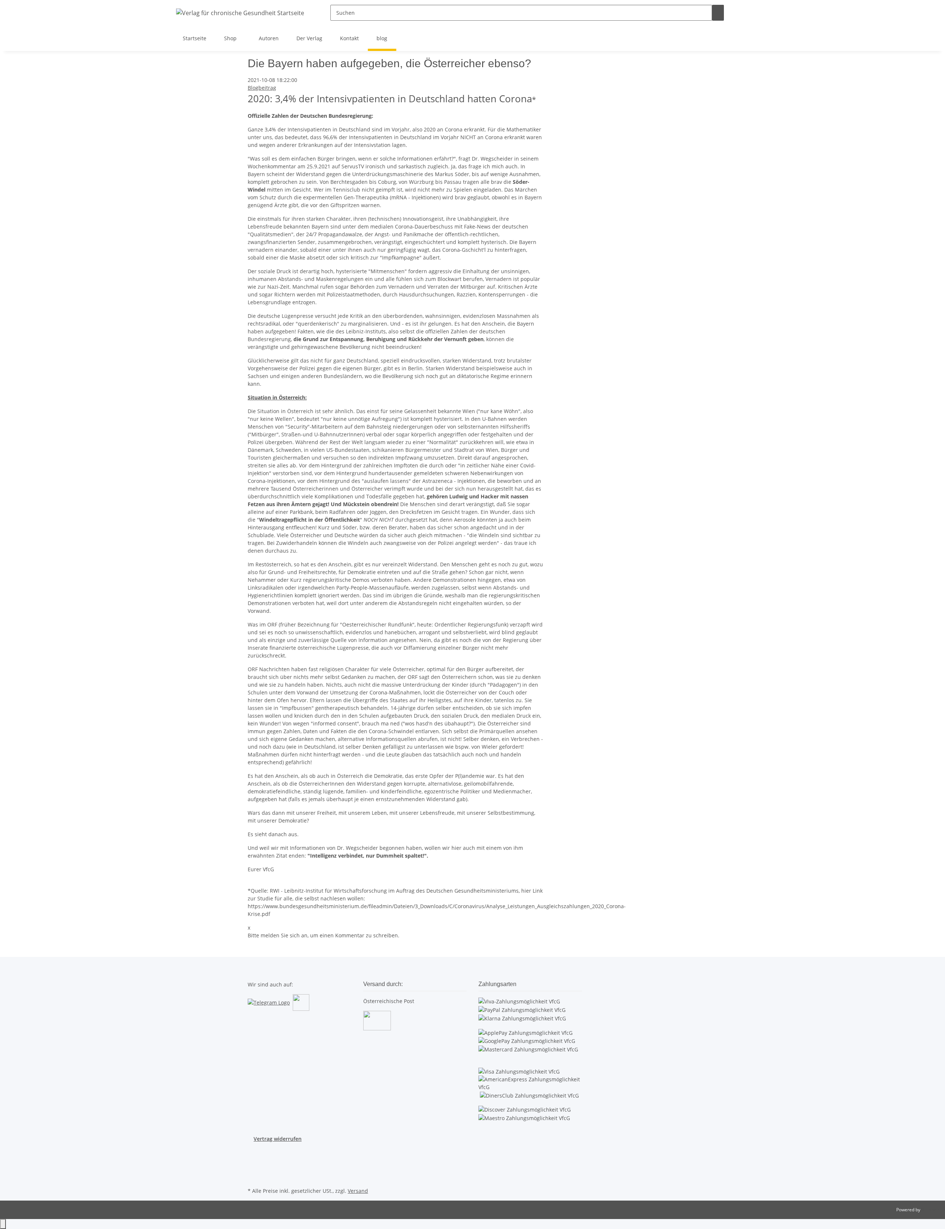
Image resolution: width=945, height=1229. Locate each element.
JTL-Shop (930, 1209)
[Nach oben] (3, 1224)
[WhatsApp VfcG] (301, 1002)
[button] (742, 12)
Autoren (269, 38)
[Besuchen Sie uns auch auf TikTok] (254, 1177)
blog (382, 38)
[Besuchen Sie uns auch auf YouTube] (254, 1160)
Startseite (194, 38)
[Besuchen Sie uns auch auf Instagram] (254, 1168)
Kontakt (349, 38)
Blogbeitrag (262, 87)
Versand (358, 1190)
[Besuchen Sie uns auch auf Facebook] (254, 1151)
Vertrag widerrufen (278, 1138)
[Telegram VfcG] (269, 1002)
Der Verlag (309, 38)
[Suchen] (718, 13)
